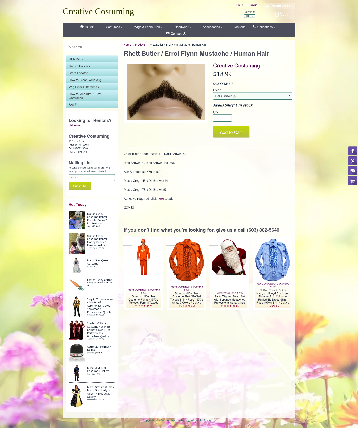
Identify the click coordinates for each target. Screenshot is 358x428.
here (160, 199)
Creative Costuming (98, 11)
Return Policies (79, 66)
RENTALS (76, 58)
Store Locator (78, 72)
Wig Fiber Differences (84, 86)
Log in (239, 5)
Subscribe (80, 186)
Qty (215, 112)
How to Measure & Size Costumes (85, 95)
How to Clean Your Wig (85, 79)
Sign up (253, 5)
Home (127, 44)
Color (217, 90)
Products (140, 44)
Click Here (74, 125)
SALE (73, 104)
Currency (250, 11)
